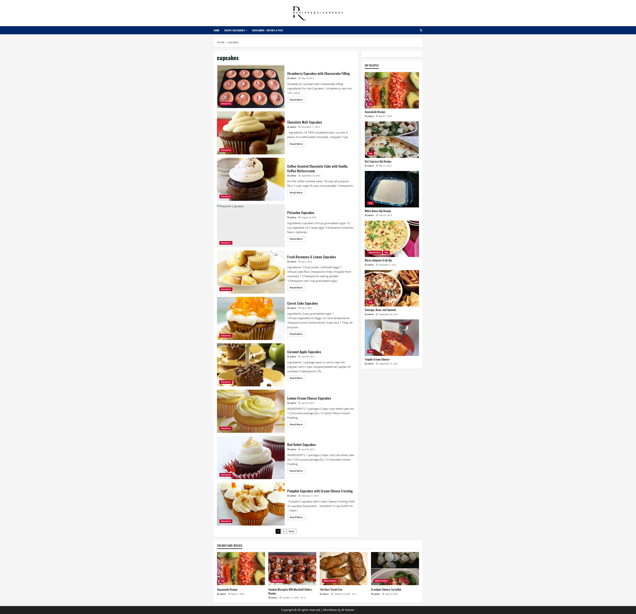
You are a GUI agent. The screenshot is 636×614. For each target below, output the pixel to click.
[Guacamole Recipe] (392, 90)
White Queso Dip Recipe (378, 211)
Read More (297, 100)
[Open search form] (421, 30)
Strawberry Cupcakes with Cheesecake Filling (251, 86)
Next (291, 531)
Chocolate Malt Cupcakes (251, 132)
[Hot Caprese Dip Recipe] (392, 139)
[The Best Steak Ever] (344, 568)
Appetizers (374, 252)
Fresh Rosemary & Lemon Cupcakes (251, 272)
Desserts (226, 103)
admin (293, 78)
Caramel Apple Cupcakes (251, 364)
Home (216, 30)
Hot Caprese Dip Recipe (378, 161)
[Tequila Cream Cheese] (392, 337)
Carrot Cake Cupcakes (251, 318)
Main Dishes (330, 580)
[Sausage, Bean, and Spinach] (392, 288)
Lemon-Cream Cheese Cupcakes (251, 411)
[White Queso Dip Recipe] (392, 189)
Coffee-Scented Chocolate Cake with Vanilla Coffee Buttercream (251, 179)
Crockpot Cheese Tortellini (386, 589)
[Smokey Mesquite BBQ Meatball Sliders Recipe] (292, 568)
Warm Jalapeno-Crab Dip (378, 260)
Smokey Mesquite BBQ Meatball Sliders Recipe (290, 591)
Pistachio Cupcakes (251, 225)
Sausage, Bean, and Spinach (380, 310)
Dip (370, 104)
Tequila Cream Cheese (377, 359)
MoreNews (330, 610)
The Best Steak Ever (331, 589)
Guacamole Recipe (375, 112)
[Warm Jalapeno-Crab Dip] (392, 239)
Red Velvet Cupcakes (251, 457)
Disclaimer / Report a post (267, 30)
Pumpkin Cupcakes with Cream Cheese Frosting (251, 504)
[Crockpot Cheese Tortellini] (395, 568)
